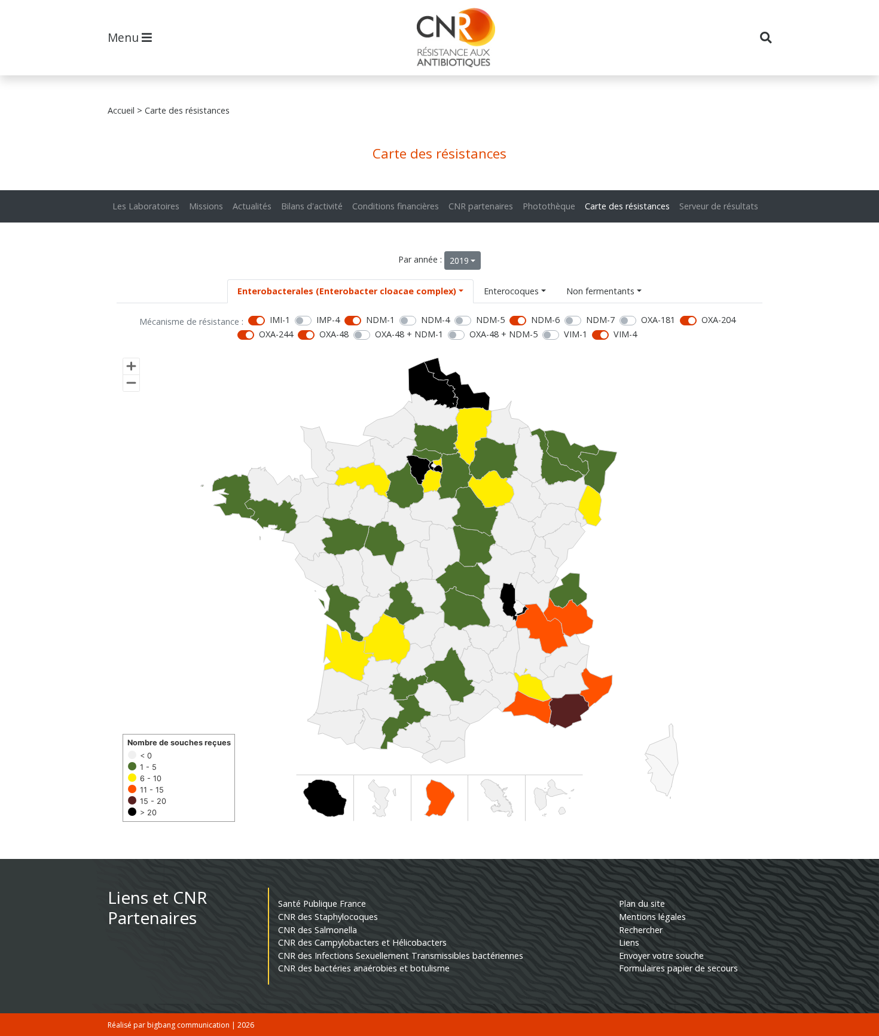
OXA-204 (718, 319)
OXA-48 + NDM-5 (503, 334)
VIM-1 (575, 334)
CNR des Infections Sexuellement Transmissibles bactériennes (400, 955)
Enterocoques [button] (511, 291)
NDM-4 (435, 319)
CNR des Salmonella (317, 930)
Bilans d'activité (312, 206)
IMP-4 (328, 319)
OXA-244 (276, 334)
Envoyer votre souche (661, 955)
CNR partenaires (480, 206)
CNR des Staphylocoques (328, 916)
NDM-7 (600, 319)
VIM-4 (625, 334)
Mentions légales (652, 916)
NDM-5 (490, 319)
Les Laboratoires (145, 206)
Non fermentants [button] (600, 291)
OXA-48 (334, 334)
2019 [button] (459, 260)
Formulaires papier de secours (678, 968)
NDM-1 (380, 319)
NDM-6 (545, 319)
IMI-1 (280, 319)
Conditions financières (395, 206)
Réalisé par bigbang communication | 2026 (181, 1025)
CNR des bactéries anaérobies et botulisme (364, 968)
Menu (125, 37)
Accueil (121, 110)
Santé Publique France (322, 903)
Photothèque (549, 206)
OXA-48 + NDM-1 (409, 334)
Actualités (252, 206)
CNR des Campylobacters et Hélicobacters (362, 942)
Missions (206, 206)
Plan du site (642, 903)
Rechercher (641, 930)
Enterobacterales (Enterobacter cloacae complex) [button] (346, 291)
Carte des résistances (627, 206)
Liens (629, 942)
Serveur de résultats (718, 206)
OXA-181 (658, 319)
